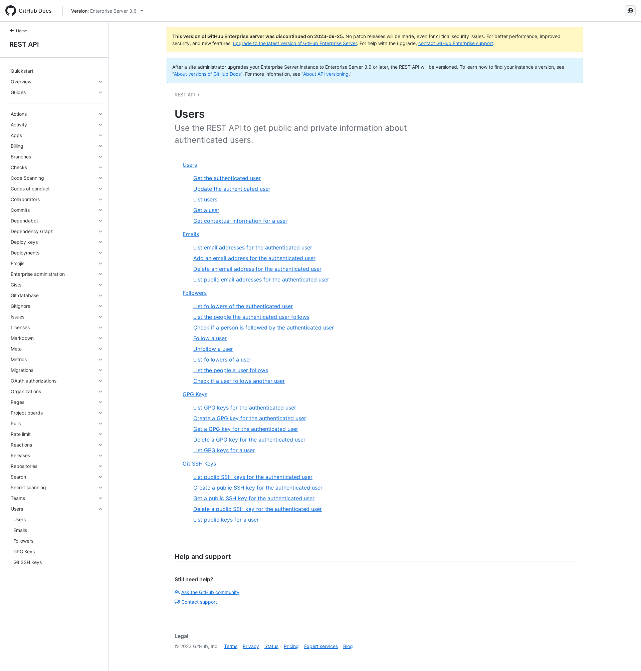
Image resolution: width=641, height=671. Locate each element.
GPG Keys (195, 394)
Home (21, 30)
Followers (195, 292)
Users (190, 164)
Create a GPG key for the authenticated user (249, 418)
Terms (230, 646)
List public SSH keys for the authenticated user (252, 477)
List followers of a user (222, 359)
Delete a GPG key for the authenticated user (249, 439)
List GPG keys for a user (224, 450)
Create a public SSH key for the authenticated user (258, 487)
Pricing (291, 646)
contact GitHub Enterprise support (455, 43)
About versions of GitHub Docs (207, 74)
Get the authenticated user (227, 178)
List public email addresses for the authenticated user (261, 279)
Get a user (206, 210)
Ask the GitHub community (210, 592)
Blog (348, 646)
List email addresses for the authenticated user (252, 247)
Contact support (199, 602)
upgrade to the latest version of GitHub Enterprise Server (295, 43)
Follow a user (210, 338)
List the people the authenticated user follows (251, 316)
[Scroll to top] (626, 656)
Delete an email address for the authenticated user (257, 268)
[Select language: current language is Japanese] (630, 10)
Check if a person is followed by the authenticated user (263, 327)
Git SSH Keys (199, 463)
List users (205, 199)
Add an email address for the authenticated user (254, 258)
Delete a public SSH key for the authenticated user (257, 509)
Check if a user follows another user (239, 381)
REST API (24, 44)
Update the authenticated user (231, 188)
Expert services (321, 646)
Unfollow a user (213, 349)
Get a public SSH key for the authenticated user (253, 498)
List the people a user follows (230, 370)
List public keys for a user (226, 519)
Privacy (251, 646)
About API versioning (326, 74)
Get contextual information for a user (240, 220)
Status (271, 646)
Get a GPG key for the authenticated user (245, 429)
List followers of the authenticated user (243, 306)
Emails (191, 234)
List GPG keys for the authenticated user (244, 407)
